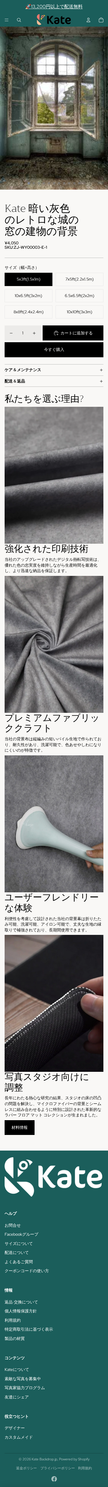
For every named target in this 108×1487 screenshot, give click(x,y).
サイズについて (19, 1243)
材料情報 (20, 1127)
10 (74, 183)
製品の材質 (15, 1338)
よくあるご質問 (19, 1261)
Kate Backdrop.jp (44, 1459)
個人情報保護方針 (21, 1311)
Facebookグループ (21, 1234)
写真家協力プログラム (25, 1387)
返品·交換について (21, 1302)
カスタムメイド (19, 1437)
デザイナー (15, 1428)
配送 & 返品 (15, 381)
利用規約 (13, 1320)
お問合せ (13, 1225)
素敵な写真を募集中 (23, 1378)
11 (79, 183)
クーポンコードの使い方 (27, 1270)
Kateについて (17, 1369)
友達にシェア (17, 1397)
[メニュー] (6, 20)
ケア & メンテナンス (23, 369)
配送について (17, 1252)
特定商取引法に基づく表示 (29, 1329)
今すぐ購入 (54, 349)
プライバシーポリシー (57, 1468)
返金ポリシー (26, 1468)
